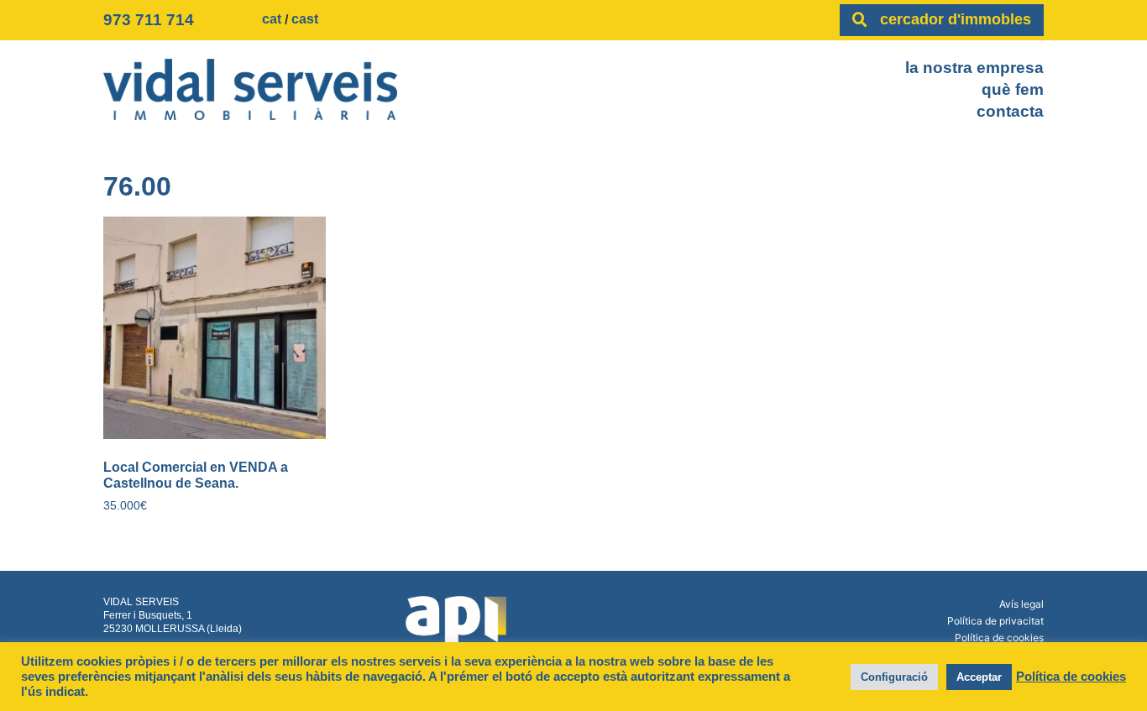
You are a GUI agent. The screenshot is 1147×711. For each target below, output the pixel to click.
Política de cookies (999, 637)
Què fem (1013, 89)
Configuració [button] (894, 677)
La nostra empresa (974, 67)
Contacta (1010, 111)
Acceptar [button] (979, 677)
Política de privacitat (995, 620)
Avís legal (1021, 604)
